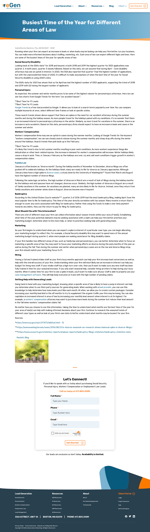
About (81, 6)
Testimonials (87, 505)
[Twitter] (130, 516)
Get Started (136, 6)
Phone (54, 408)
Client (121, 6)
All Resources (56, 512)
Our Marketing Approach (90, 501)
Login (120, 497)
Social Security (19, 497)
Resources (97, 6)
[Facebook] (126, 516)
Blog (111, 6)
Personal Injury (19, 501)
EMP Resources (57, 508)
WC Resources (56, 505)
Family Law (20, 163)
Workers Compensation (22, 505)
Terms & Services (30, 526)
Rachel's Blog (23, 337)
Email (53, 419)
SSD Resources (57, 497)
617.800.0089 (82, 517)
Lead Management (21, 512)
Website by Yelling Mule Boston (47, 526)
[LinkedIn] (134, 516)
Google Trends (21, 107)
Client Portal (124, 493)
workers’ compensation (36, 299)
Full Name (56, 396)
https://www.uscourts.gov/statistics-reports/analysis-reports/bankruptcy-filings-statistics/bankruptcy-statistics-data (74, 332)
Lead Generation (62, 6)
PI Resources (56, 501)
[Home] (11, 6)
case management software (28, 275)
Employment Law (20, 508)
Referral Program (123, 508)
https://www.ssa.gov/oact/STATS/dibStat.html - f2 (40, 322)
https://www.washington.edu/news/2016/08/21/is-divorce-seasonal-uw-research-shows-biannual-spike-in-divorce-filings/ (74, 327)
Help (119, 505)
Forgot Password (123, 501)
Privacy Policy (19, 526)
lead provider (105, 287)
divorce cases (53, 172)
